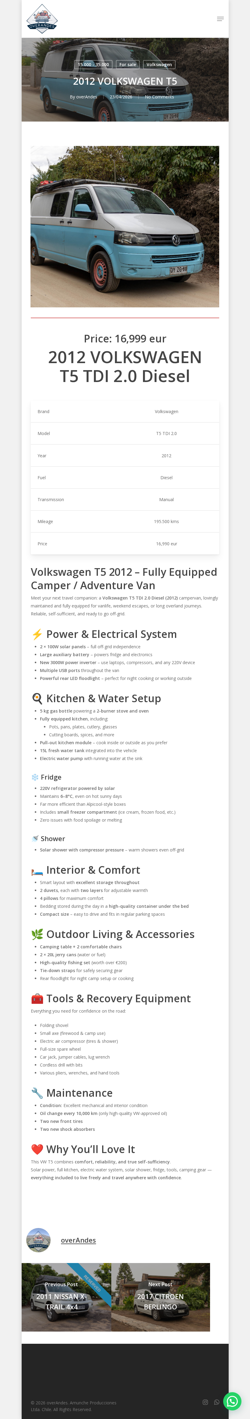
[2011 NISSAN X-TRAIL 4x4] (61, 1297)
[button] (220, 19)
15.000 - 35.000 (93, 64)
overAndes (86, 97)
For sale (128, 64)
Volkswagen (159, 64)
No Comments (159, 97)
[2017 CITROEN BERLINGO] (160, 1297)
